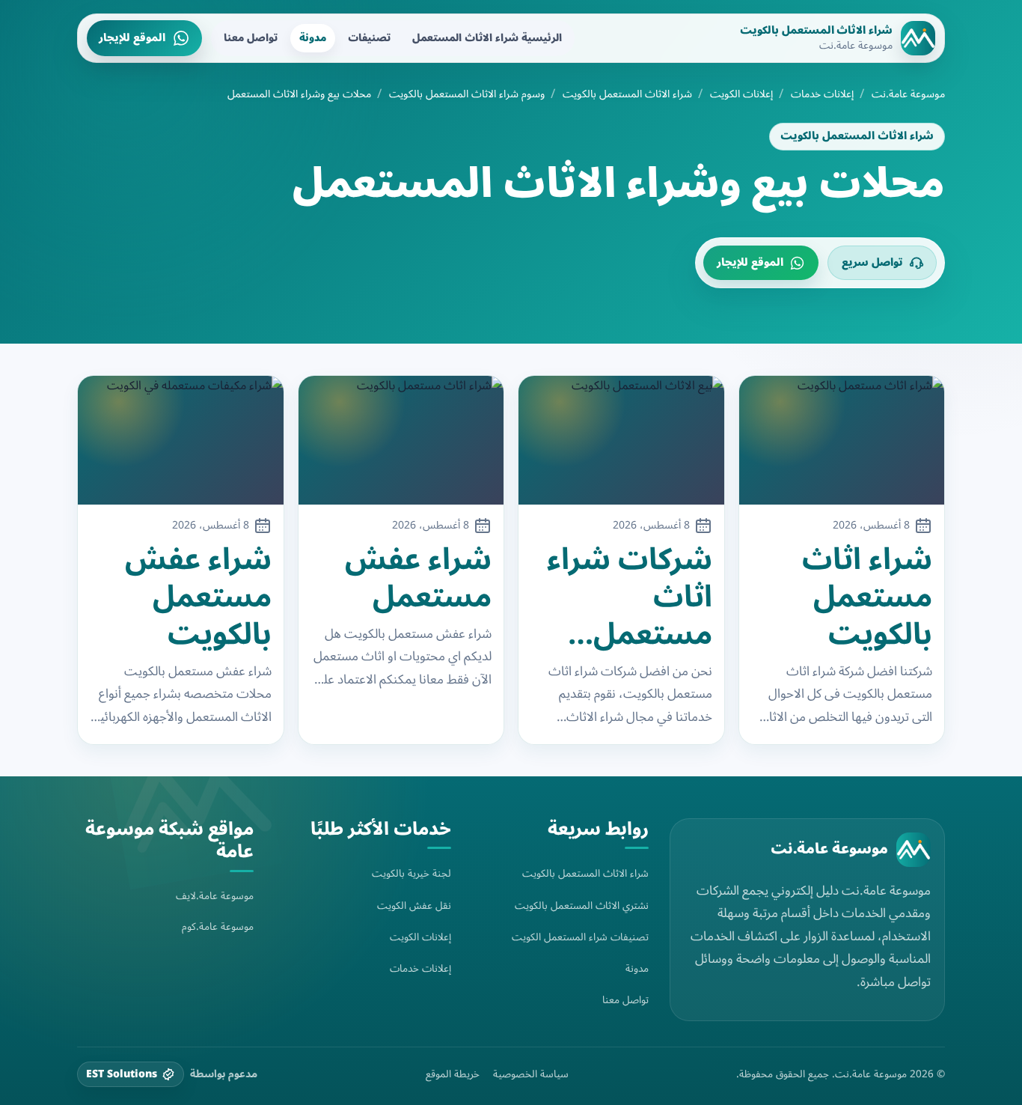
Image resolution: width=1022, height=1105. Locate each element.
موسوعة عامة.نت (908, 94)
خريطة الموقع (453, 1074)
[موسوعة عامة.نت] (913, 849)
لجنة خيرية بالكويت (411, 873)
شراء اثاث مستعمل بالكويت (867, 597)
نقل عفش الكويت (414, 905)
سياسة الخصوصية (531, 1074)
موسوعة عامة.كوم (218, 926)
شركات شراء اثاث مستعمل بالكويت (629, 597)
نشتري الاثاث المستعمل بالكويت (582, 905)
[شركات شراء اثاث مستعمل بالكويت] (621, 440)
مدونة (312, 38)
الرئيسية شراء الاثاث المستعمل (487, 38)
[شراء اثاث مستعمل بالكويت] (842, 440)
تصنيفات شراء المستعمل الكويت (580, 937)
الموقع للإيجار (132, 38)
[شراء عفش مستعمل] (401, 440)
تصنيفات (369, 38)
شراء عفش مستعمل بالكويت (198, 597)
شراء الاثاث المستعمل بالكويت (627, 94)
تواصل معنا (251, 38)
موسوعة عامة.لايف (215, 896)
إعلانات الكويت (741, 94)
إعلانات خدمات (822, 94)
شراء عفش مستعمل (418, 578)
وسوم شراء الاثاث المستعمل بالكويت (467, 94)
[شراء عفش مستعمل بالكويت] (181, 440)
